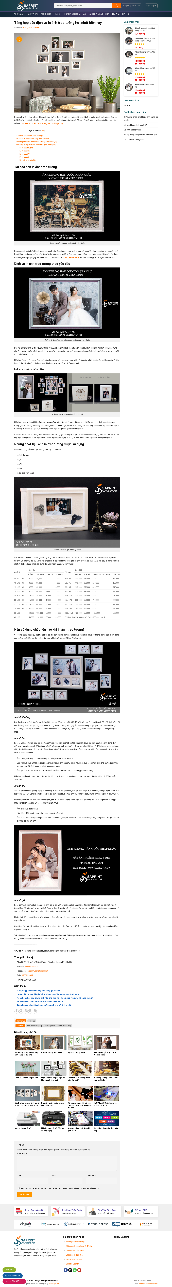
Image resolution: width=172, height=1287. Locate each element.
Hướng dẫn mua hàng (75, 14)
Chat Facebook (12, 1275)
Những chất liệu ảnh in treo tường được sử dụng (36, 142)
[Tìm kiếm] (116, 5)
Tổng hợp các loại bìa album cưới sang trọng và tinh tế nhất (44, 1005)
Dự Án (58, 14)
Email (54, 1175)
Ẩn (43, 131)
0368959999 (27, 975)
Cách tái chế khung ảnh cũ (135, 139)
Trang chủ (19, 14)
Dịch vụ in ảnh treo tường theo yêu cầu (32, 139)
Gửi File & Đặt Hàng (99, 14)
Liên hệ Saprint (72, 1264)
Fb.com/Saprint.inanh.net (37, 971)
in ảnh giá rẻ (50, 1026)
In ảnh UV (24, 154)
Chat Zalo (9, 1270)
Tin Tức (115, 14)
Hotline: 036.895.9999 (14, 1281)
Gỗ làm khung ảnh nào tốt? (135, 125)
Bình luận (22, 1154)
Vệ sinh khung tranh (132, 130)
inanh (37, 28)
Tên (19, 1175)
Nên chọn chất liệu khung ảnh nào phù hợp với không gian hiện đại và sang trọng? (55, 998)
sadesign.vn (54, 1284)
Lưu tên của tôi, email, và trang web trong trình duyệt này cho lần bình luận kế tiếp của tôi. (60, 1188)
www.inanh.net (31, 966)
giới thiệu (33, 14)
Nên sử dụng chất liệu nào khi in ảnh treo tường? (36, 145)
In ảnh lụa (24, 151)
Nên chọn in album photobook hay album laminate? (41, 1001)
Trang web (91, 1175)
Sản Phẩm (46, 14)
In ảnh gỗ (24, 157)
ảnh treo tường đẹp (34, 1026)
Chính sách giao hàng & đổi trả (79, 1246)
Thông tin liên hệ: (27, 160)
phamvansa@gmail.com (148, 1283)
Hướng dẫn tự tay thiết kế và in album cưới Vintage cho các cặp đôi (48, 994)
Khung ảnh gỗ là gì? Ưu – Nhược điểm (140, 134)
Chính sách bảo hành (75, 1250)
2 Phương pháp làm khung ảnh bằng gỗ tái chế (38, 990)
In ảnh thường (26, 148)
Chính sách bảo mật (74, 1255)
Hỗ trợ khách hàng (74, 1259)
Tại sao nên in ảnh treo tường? (29, 135)
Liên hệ (125, 14)
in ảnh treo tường (64, 1026)
